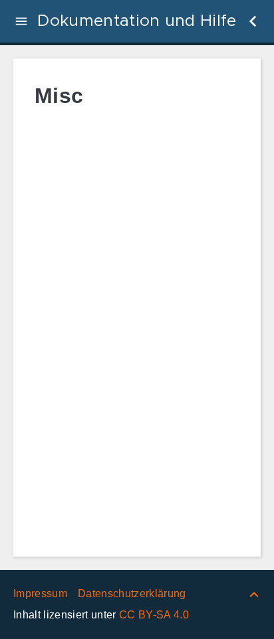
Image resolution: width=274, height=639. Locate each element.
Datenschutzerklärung (132, 593)
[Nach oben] (254, 593)
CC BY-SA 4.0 (154, 614)
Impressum (40, 593)
